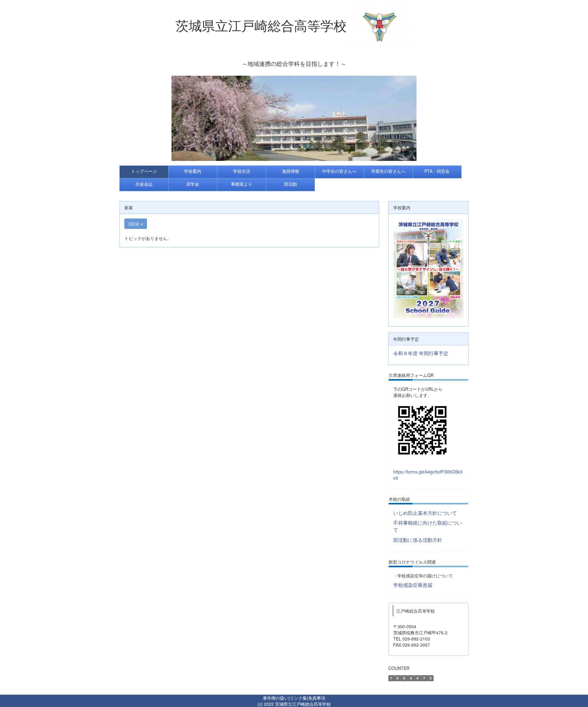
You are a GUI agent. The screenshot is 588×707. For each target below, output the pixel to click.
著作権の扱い (275, 698)
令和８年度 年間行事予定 (420, 353)
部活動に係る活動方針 (417, 539)
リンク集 (298, 698)
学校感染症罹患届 (412, 584)
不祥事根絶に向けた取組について (427, 526)
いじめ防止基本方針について (425, 512)
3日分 (134, 224)
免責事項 (316, 698)
